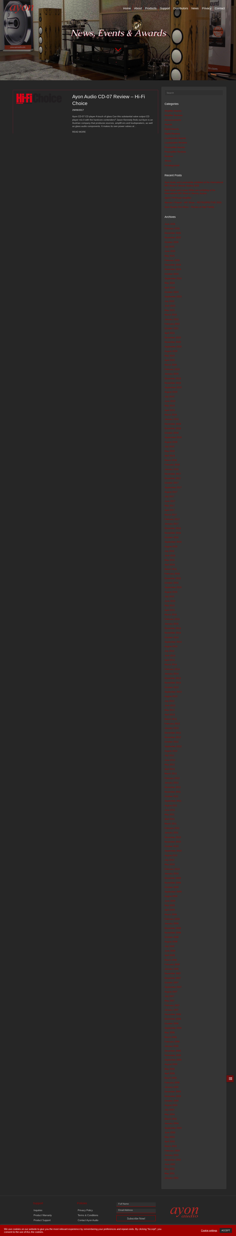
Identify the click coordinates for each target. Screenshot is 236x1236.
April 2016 (170, 564)
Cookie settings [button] (209, 1230)
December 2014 (173, 628)
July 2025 (169, 246)
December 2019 (173, 378)
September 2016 (173, 542)
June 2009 (170, 901)
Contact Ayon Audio (88, 1220)
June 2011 (170, 810)
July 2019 (169, 396)
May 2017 (170, 505)
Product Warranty (43, 1215)
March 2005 (171, 1078)
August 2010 (171, 855)
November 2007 (173, 978)
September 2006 (173, 1028)
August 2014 (171, 646)
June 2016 (170, 555)
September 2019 (173, 387)
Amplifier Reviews (174, 115)
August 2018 (171, 442)
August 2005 (171, 1064)
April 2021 (170, 333)
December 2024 (173, 264)
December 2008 (173, 928)
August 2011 (171, 805)
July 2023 (169, 301)
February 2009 (172, 919)
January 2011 (171, 832)
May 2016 (170, 560)
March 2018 (171, 460)
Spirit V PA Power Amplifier (178, 198)
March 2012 (171, 773)
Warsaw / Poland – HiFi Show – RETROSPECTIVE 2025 (193, 202)
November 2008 (173, 932)
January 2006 (172, 1046)
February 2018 (172, 464)
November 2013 (173, 682)
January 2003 (172, 1155)
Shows (168, 160)
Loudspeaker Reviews (176, 142)
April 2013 (170, 714)
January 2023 (172, 319)
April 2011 (170, 819)
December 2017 (173, 473)
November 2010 (173, 841)
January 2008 (172, 969)
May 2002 (170, 1168)
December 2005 (173, 1050)
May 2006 (170, 1032)
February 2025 (172, 260)
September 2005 (173, 1059)
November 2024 (173, 269)
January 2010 (172, 873)
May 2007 (170, 1000)
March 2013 (171, 719)
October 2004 (172, 1100)
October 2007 (172, 982)
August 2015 (171, 592)
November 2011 (173, 792)
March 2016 (171, 569)
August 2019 (171, 392)
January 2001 (172, 1178)
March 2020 (171, 364)
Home (127, 8)
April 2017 (170, 510)
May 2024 (170, 283)
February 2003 (172, 1150)
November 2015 (173, 578)
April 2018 (170, 455)
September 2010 (173, 850)
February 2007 (172, 1005)
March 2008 (171, 960)
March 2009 (171, 914)
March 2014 (171, 664)
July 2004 (169, 1109)
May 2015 (170, 605)
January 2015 (172, 623)
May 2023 (170, 310)
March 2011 (171, 823)
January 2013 (172, 728)
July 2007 (169, 996)
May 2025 (170, 255)
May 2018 (170, 451)
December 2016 (173, 528)
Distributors (180, 8)
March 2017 (171, 514)
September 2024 (173, 278)
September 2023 (173, 296)
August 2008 (171, 941)
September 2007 (173, 987)
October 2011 (171, 796)
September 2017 (173, 487)
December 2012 (173, 732)
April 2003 (170, 1141)
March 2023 (171, 314)
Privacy (206, 8)
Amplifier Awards (173, 110)
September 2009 (173, 891)
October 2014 (172, 637)
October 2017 (172, 482)
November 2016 (173, 533)
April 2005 (170, 1073)
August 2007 (171, 991)
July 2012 (169, 755)
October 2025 (172, 242)
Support (165, 8)
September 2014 (173, 642)
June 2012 (170, 760)
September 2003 (173, 1128)
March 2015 (171, 614)
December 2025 (173, 233)
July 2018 (169, 446)
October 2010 (172, 846)
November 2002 (173, 1159)
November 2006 (173, 1019)
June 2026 (170, 224)
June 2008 (170, 950)
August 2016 (171, 546)
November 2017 (173, 478)
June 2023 (170, 305)
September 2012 (173, 746)
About (138, 8)
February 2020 (172, 369)
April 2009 (170, 909)
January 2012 (172, 782)
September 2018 (173, 437)
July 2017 (169, 496)
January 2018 (172, 469)
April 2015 (170, 610)
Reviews (169, 156)
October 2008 (172, 937)
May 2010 (170, 864)
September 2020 (173, 346)
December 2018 (173, 424)
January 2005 (172, 1087)
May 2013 (170, 710)
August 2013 (171, 696)
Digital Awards (172, 129)
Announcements (173, 120)
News (195, 8)
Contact (220, 8)
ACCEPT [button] (226, 1230)
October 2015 (172, 582)
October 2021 (172, 328)
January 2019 (172, 419)
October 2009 (172, 887)
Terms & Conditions (88, 1215)
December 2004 (173, 1091)
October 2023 (172, 292)
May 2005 (170, 1069)
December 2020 (173, 337)
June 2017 (170, 501)
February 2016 (172, 573)
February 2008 (172, 964)
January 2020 (172, 373)
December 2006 (173, 1014)
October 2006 (172, 1023)
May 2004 (170, 1114)
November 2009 (173, 882)
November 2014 (173, 632)
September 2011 (173, 800)
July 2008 (169, 946)
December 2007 (173, 973)
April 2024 (170, 287)
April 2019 (170, 410)
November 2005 (173, 1055)
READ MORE (79, 131)
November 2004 (173, 1096)
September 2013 (173, 691)
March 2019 (171, 414)
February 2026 (172, 228)
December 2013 (173, 678)
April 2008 (170, 955)
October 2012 (172, 741)
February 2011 (172, 828)
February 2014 (172, 669)
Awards (168, 124)
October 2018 (172, 433)
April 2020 (170, 360)
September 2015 (173, 587)
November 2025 (173, 237)
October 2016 (172, 537)
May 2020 (170, 355)
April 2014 (170, 660)
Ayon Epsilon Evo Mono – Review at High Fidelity (189, 207)
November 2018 (173, 428)
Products (151, 8)
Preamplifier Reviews (175, 151)
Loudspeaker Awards (175, 138)
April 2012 (170, 769)
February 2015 (172, 619)
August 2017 (171, 492)
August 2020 (171, 351)
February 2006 (172, 1041)
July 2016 (169, 551)
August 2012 (171, 751)
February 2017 (172, 519)
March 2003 (171, 1146)
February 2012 (172, 778)
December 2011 (173, 787)
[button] (136, 1218)
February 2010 (172, 869)
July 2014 (169, 651)
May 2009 (170, 905)
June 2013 (170, 705)
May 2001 (170, 1173)
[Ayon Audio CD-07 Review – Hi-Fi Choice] (39, 98)
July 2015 (169, 596)
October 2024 (172, 274)
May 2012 (170, 764)
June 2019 (170, 401)
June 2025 (170, 251)
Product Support (42, 1220)
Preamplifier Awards (175, 147)
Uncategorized (172, 165)
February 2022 (172, 324)
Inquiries (38, 1210)
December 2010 (173, 837)
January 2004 (172, 1123)
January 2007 (172, 1010)
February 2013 (172, 723)
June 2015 (170, 601)
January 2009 (172, 923)
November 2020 (173, 342)
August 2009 (171, 896)
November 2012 (173, 737)
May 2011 (170, 814)
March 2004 (171, 1119)
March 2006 (171, 1037)
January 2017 (172, 523)
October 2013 (172, 687)
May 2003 (170, 1137)
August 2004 (171, 1105)
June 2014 (170, 655)
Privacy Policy (85, 1210)
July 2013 (169, 701)
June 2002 (170, 1164)
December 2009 (173, 878)
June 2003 (170, 1132)
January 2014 (172, 673)
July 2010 (169, 860)
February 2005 (172, 1082)
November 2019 (173, 383)
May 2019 (170, 405)
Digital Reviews (172, 133)
